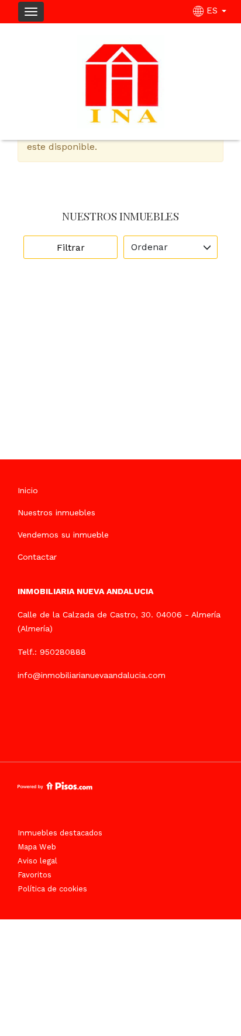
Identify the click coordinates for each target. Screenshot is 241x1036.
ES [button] (212, 10)
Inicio (28, 490)
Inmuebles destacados (60, 832)
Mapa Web (37, 846)
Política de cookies (52, 888)
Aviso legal (37, 860)
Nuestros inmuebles (56, 512)
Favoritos (34, 874)
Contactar (37, 556)
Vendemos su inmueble (63, 534)
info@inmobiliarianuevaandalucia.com (92, 675)
